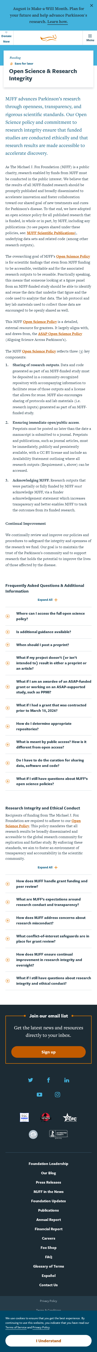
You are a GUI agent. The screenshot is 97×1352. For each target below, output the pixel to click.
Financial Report (48, 1229)
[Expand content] (10, 616)
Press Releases (48, 1182)
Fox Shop (49, 1248)
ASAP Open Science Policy (60, 333)
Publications (48, 1210)
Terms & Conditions (48, 1310)
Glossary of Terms (48, 1266)
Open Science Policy (73, 256)
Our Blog (48, 1173)
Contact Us (48, 1285)
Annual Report (48, 1220)
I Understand (48, 1341)
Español (48, 1276)
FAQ (48, 1257)
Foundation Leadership (48, 1164)
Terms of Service (16, 1327)
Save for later (24, 63)
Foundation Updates (48, 1201)
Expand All (45, 599)
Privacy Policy (48, 1300)
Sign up (49, 1052)
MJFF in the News (49, 1192)
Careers (48, 1238)
